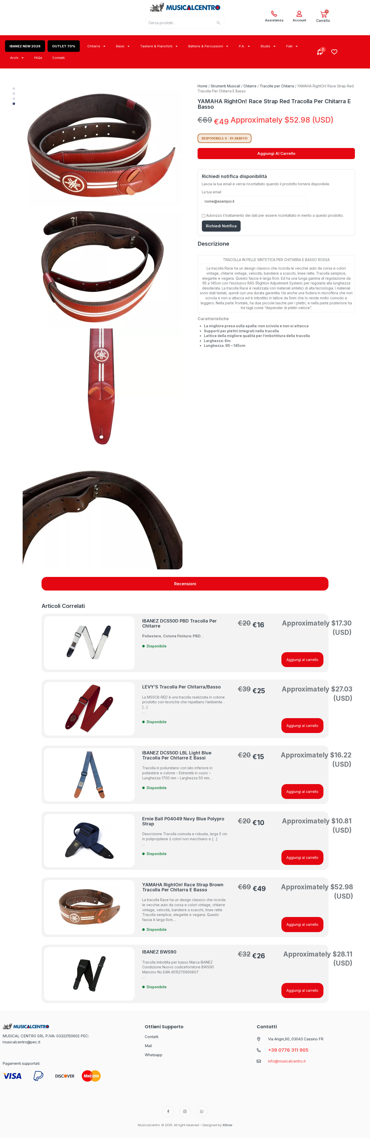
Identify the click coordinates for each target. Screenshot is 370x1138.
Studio (265, 46)
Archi (14, 58)
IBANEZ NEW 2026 (25, 46)
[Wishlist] (334, 52)
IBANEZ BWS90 (159, 952)
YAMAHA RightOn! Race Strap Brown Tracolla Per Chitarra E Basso (183, 887)
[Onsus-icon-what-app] (202, 1111)
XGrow (227, 1125)
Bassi (120, 46)
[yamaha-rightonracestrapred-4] (102, 509)
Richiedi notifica (221, 226)
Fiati (289, 46)
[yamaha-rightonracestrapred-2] (102, 267)
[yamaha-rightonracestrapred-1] (102, 146)
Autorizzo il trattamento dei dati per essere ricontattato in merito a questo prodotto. (274, 215)
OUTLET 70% (63, 46)
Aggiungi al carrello (276, 153)
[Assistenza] (274, 14)
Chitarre (93, 46)
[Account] (299, 14)
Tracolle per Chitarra (277, 86)
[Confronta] (320, 52)
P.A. (242, 46)
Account (299, 20)
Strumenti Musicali (225, 86)
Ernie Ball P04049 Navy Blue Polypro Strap (183, 821)
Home (202, 86)
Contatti (58, 58)
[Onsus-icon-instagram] (185, 1111)
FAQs (38, 58)
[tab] (185, 584)
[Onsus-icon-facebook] (168, 1111)
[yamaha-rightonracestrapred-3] (102, 388)
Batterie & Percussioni (205, 46)
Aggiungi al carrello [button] (302, 659)
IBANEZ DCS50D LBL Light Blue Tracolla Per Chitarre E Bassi (176, 755)
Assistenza (274, 20)
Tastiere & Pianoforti (156, 46)
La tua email (211, 192)
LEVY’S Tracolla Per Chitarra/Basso (181, 686)
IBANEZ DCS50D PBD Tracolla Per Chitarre (179, 623)
